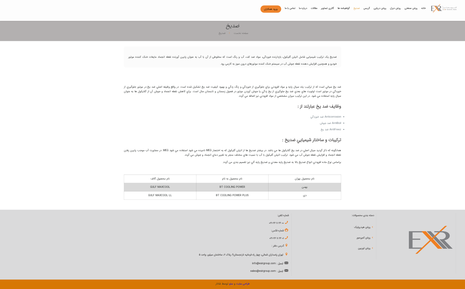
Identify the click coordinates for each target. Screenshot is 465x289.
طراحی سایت (243, 284)
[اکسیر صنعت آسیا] (444, 8)
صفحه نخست (240, 33)
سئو (231, 284)
